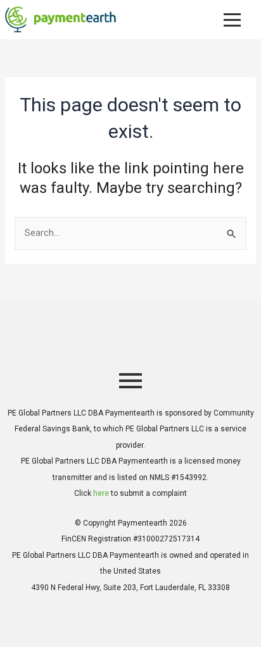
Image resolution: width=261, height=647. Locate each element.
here (101, 493)
